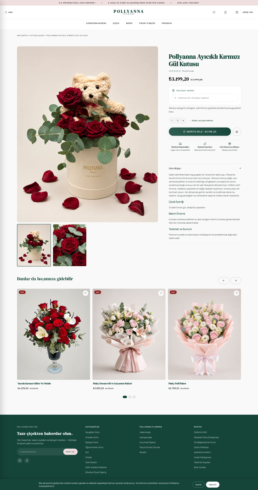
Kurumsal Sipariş (147, 442)
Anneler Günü (91, 437)
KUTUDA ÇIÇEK (37, 35)
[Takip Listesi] (214, 12)
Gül (87, 452)
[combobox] (205, 98)
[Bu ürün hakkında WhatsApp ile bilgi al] (237, 131)
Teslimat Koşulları (202, 462)
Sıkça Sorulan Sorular (150, 447)
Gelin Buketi (91, 462)
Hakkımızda (145, 432)
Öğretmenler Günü (94, 447)
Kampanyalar (146, 437)
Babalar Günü (91, 442)
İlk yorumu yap (188, 71)
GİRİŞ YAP (248, 12)
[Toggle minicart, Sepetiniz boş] (237, 12)
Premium (167, 23)
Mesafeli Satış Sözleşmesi (206, 437)
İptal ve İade (200, 467)
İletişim (143, 452)
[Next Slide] (235, 280)
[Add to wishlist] (85, 293)
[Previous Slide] (223, 280)
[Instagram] (19, 460)
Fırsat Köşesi (147, 23)
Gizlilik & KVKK (200, 432)
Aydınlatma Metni (202, 452)
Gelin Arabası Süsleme (96, 467)
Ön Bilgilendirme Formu (205, 442)
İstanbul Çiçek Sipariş (95, 472)
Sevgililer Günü (92, 432)
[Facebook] (27, 460)
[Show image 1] (34, 245)
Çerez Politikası (201, 447)
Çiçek (116, 23)
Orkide (88, 457)
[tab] (125, 397)
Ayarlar (198, 484)
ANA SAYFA (22, 35)
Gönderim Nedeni (96, 23)
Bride (129, 23)
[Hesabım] (225, 12)
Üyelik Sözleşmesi (202, 457)
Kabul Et (213, 484)
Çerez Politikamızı (171, 483)
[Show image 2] (70, 245)
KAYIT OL (70, 452)
